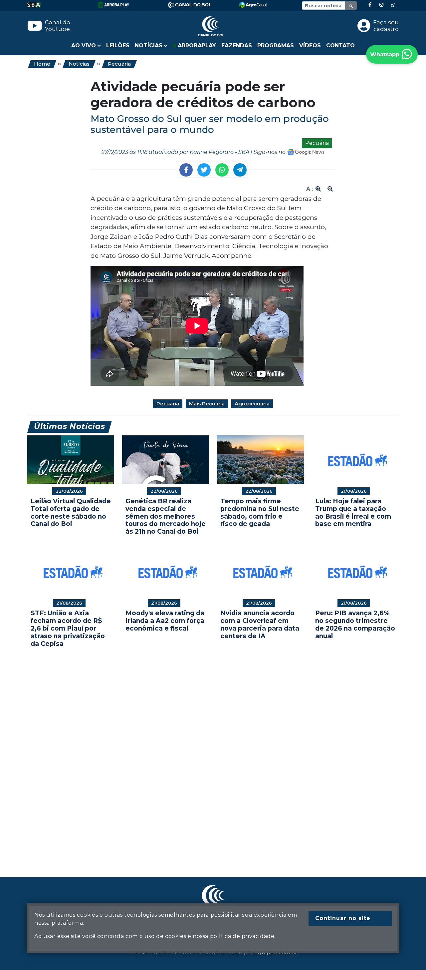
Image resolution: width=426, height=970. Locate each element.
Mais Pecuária (207, 403)
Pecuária (119, 64)
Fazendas (236, 45)
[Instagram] (381, 4)
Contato (340, 45)
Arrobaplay (196, 45)
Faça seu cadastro (386, 25)
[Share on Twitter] (204, 170)
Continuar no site (342, 918)
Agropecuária (252, 403)
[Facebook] (370, 4)
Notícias (79, 64)
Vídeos (310, 45)
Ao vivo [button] (83, 45)
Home (42, 64)
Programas (275, 45)
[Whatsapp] (393, 4)
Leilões (117, 45)
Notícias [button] (148, 45)
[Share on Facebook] (186, 170)
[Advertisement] (213, 752)
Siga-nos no (270, 152)
